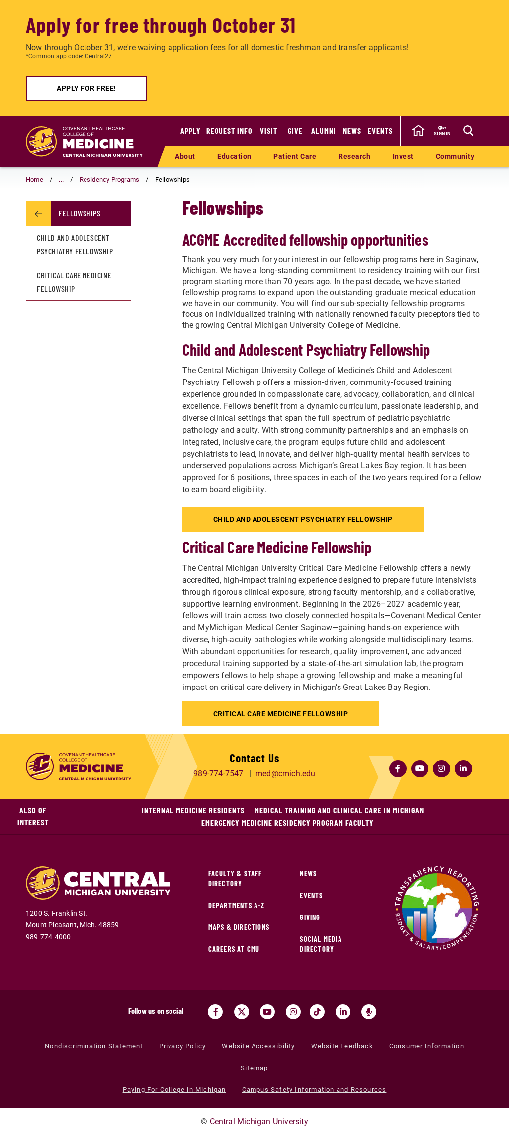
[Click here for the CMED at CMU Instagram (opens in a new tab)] (441, 768)
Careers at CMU (234, 949)
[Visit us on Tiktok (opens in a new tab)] (317, 1012)
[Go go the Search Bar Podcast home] (369, 1012)
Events (380, 130)
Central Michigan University (259, 1121)
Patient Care (294, 156)
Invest (403, 156)
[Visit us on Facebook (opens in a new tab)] (215, 1012)
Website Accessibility (258, 1046)
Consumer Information (426, 1046)
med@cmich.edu (285, 773)
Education (234, 156)
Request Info (229, 130)
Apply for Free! (86, 88)
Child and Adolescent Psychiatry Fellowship (303, 519)
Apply (190, 130)
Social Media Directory (320, 944)
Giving (310, 917)
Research (354, 156)
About (185, 156)
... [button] (61, 179)
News (352, 130)
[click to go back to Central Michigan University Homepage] (418, 131)
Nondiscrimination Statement (94, 1046)
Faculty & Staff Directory (235, 878)
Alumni (323, 130)
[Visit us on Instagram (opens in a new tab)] (293, 1012)
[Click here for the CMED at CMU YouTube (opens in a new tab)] (419, 768)
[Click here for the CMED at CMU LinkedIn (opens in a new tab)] (463, 768)
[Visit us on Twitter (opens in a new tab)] (242, 1012)
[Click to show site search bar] (468, 131)
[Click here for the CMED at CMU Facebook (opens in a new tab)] (398, 768)
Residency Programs (110, 179)
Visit (268, 130)
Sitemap (254, 1067)
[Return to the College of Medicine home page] (84, 141)
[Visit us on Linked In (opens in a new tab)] (343, 1012)
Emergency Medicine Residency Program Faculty (287, 822)
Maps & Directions (238, 927)
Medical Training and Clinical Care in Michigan (339, 810)
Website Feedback (342, 1046)
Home (34, 179)
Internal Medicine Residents (193, 810)
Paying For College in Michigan (174, 1089)
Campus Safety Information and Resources (314, 1089)
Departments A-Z (236, 905)
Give (295, 130)
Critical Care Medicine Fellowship (280, 714)
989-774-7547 (218, 773)
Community (455, 156)
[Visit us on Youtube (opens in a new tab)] (267, 1012)
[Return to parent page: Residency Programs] (38, 213)
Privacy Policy (182, 1046)
